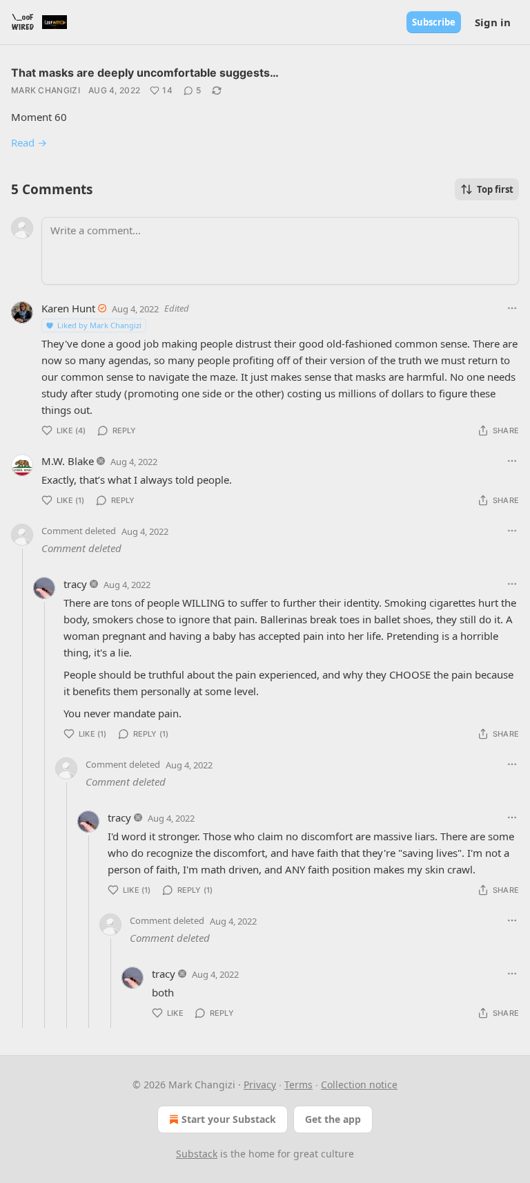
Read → (29, 142)
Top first (495, 189)
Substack (196, 1153)
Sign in (493, 22)
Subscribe (433, 22)
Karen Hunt (68, 308)
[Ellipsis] (512, 308)
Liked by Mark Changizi (99, 325)
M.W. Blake (67, 461)
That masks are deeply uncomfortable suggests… (145, 72)
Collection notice (359, 1084)
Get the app (333, 1119)
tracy (75, 584)
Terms (298, 1084)
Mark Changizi (45, 90)
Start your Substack (228, 1119)
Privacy (260, 1084)
